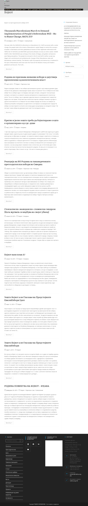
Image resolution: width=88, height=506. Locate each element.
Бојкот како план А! (14, 254)
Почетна (8, 446)
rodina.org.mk (74, 481)
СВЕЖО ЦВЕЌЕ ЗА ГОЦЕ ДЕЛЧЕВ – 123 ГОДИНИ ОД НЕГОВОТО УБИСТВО (73, 55)
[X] (28, 444)
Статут (8, 469)
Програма (9, 465)
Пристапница (10, 486)
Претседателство (11, 449)
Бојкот (22, 41)
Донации (8, 483)
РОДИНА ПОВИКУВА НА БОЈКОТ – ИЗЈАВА (26, 386)
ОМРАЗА (66, 33)
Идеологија (9, 459)
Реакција (36, 168)
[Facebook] (33, 444)
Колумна (23, 127)
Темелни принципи (11, 462)
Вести (7, 479)
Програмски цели (11, 455)
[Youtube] (28, 449)
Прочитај (10, 69)
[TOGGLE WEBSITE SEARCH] (82, 9)
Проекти (8, 489)
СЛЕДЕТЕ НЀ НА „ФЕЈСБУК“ (52, 437)
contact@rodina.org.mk (75, 475)
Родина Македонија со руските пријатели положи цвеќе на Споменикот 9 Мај (72, 47)
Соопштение (28, 41)
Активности (9, 498)
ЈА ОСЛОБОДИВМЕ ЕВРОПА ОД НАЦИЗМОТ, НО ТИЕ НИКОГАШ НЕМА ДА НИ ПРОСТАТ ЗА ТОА (72, 28)
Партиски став (25, 84)
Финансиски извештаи (12, 475)
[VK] (38, 444)
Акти (7, 453)
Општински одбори (11, 472)
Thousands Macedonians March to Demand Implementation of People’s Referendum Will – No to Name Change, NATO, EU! (30, 34)
